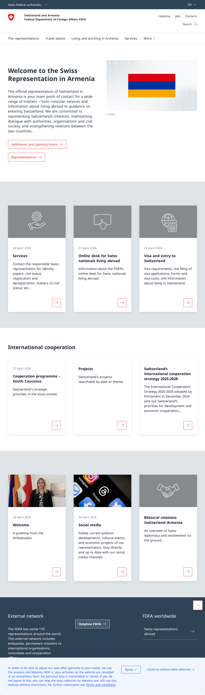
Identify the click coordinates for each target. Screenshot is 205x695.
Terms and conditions (101, 685)
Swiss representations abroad (161, 631)
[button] (23, 38)
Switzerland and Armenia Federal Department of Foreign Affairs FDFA (55, 17)
